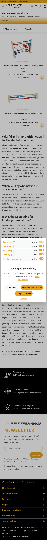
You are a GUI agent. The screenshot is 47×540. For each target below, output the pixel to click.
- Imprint (23, 299)
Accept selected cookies (32, 287)
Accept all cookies (23, 293)
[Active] (41, 242)
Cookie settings (12, 287)
